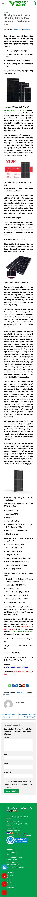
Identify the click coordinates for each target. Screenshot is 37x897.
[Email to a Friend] (20, 685)
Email (6, 763)
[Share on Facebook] (13, 685)
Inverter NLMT (9, 880)
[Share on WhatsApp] (9, 685)
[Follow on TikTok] (9, 811)
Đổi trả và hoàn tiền (11, 855)
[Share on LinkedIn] (27, 685)
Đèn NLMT (8, 882)
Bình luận (7, 737)
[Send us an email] (12, 811)
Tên (6, 754)
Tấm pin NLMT (10, 877)
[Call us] (14, 811)
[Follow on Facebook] (7, 811)
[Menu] (2, 3)
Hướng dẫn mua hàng (12, 859)
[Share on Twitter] (16, 685)
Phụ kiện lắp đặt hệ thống (12, 885)
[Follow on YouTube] (16, 811)
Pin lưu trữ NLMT (10, 887)
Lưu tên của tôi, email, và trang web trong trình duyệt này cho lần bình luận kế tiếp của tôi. (18, 784)
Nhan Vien (26, 29)
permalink (6, 694)
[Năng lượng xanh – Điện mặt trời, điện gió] (18, 3)
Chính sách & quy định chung (14, 857)
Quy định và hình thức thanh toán (15, 867)
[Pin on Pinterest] (23, 685)
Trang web (7, 772)
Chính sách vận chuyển (12, 864)
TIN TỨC (6, 12)
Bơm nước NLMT (10, 875)
